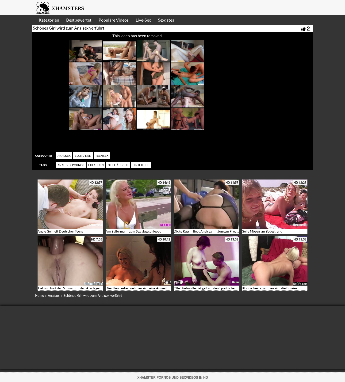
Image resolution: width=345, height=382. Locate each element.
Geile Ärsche (118, 165)
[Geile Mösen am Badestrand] (274, 204)
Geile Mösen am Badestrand (262, 231)
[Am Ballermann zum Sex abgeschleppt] (138, 204)
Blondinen (83, 155)
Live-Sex (143, 20)
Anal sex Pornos (71, 165)
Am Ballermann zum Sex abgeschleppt (133, 231)
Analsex (64, 155)
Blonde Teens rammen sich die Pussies (269, 288)
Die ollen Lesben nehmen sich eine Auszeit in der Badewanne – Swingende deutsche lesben (171, 288)
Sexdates (166, 20)
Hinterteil (141, 165)
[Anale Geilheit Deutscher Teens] (70, 204)
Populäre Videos (114, 20)
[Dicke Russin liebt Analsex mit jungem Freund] (206, 204)
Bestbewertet (79, 20)
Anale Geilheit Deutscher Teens (60, 231)
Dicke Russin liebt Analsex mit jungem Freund (207, 231)
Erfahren (96, 165)
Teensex (101, 155)
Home (39, 295)
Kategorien (49, 20)
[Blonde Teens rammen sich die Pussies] (274, 261)
